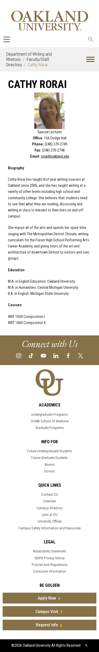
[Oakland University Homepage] (49, 20)
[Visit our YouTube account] (43, 355)
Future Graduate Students (49, 458)
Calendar (49, 501)
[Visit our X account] (80, 355)
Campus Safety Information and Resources (49, 528)
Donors (49, 471)
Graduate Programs (49, 428)
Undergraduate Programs (49, 414)
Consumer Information (49, 571)
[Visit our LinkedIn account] (55, 355)
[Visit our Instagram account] (18, 355)
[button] (90, 59)
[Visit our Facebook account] (68, 355)
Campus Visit (46, 611)
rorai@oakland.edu (55, 156)
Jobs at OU (49, 515)
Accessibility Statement (49, 551)
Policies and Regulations (50, 565)
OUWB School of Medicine (49, 421)
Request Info (47, 624)
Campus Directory (50, 508)
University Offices (49, 521)
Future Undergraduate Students (49, 451)
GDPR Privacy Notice (49, 558)
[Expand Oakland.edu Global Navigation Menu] (6, 39)
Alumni (50, 465)
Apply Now (47, 598)
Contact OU (49, 494)
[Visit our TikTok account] (31, 355)
